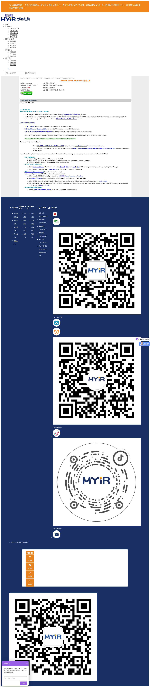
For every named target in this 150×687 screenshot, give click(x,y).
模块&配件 (13, 37)
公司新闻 (13, 52)
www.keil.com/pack (102, 181)
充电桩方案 (13, 35)
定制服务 (13, 41)
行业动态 (13, 54)
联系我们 (13, 65)
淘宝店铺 (8, 17)
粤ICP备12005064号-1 (23, 542)
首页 (6, 24)
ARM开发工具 (14, 29)
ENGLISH (9, 15)
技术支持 (13, 45)
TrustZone (80, 176)
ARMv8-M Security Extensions (67, 176)
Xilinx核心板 (14, 33)
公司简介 (13, 60)
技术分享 (13, 56)
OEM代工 (13, 43)
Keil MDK (47, 78)
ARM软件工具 (38, 78)
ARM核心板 (14, 31)
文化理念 (13, 63)
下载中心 (13, 48)
